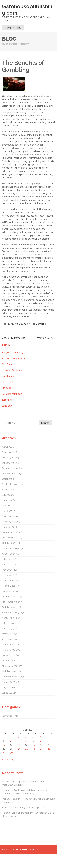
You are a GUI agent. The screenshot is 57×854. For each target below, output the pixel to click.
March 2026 (8, 452)
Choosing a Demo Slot (13, 338)
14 (48, 741)
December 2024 (10, 532)
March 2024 (8, 580)
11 (26, 741)
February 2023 (9, 650)
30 (11, 752)
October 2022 (9, 671)
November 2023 (10, 602)
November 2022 (10, 666)
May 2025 (7, 505)
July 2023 (7, 623)
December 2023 (10, 596)
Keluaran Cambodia (12, 370)
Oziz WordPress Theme (27, 849)
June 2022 (7, 692)
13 (41, 741)
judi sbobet (7, 388)
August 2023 (8, 618)
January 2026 (9, 463)
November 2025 (10, 473)
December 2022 (10, 660)
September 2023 (10, 612)
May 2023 (7, 634)
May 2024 (7, 570)
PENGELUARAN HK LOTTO (16, 358)
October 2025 (9, 479)
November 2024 (10, 537)
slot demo (7, 400)
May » (13, 759)
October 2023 (9, 607)
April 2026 (7, 447)
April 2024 (7, 575)
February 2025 (9, 521)
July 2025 (7, 495)
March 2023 (8, 644)
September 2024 (10, 548)
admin (27, 324)
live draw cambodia (12, 394)
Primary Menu (13, 27)
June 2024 (7, 564)
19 (33, 745)
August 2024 (8, 553)
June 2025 (7, 500)
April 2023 (7, 639)
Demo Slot (7, 382)
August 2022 (8, 682)
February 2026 (9, 457)
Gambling (41, 324)
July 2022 (7, 687)
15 (3, 745)
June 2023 (7, 628)
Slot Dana (7, 364)
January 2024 (9, 591)
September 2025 (10, 484)
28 (48, 749)
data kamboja (9, 376)
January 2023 (9, 655)
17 (19, 745)
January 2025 (9, 527)
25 (26, 749)
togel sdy (7, 405)
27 (41, 749)
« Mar (5, 759)
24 (19, 749)
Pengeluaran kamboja (13, 352)
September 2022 (10, 676)
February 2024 (9, 586)
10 (19, 741)
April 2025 (7, 511)
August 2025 (8, 489)
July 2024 (7, 559)
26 (33, 749)
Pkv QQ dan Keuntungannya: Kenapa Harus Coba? (28, 807)
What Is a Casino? (46, 338)
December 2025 (10, 468)
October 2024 (9, 543)
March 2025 (8, 516)
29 (3, 752)
